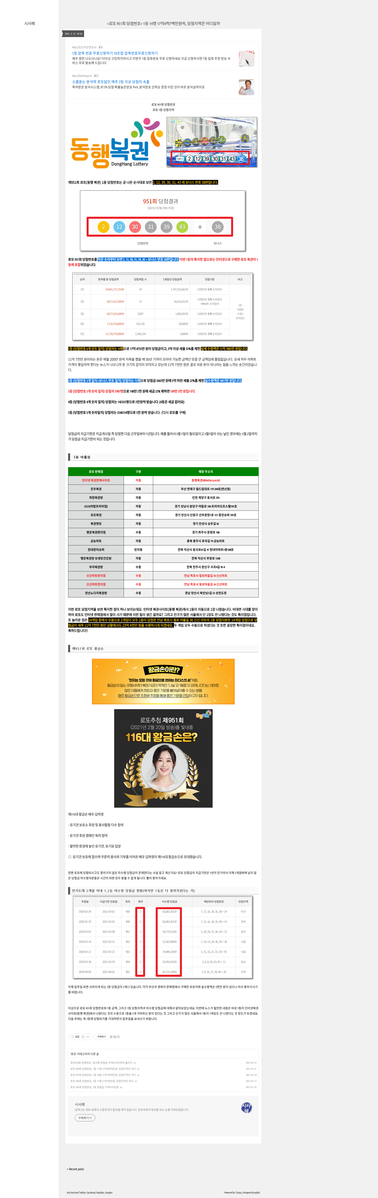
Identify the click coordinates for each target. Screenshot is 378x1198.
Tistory (238, 1192)
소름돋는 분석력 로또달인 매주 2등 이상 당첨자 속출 (111, 82)
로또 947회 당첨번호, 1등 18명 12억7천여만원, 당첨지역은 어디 (103, 1074)
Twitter (82, 1192)
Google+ (109, 1192)
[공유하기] (83, 1037)
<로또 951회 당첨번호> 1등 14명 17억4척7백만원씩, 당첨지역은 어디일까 (163, 23)
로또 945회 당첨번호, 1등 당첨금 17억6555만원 (94, 1087)
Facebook (91, 1192)
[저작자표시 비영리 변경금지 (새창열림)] (114, 1036)
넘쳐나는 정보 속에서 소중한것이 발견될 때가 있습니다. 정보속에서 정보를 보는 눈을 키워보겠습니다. (132, 1109)
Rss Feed (71, 1192)
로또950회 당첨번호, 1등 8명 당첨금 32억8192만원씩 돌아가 (101, 1062)
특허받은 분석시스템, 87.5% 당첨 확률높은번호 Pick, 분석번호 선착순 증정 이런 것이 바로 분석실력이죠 (138, 87)
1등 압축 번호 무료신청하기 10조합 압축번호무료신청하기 (115, 53)
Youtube (100, 1192)
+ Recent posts (75, 1169)
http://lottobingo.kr (82, 75)
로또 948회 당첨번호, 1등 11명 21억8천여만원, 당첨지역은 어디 (103, 1068)
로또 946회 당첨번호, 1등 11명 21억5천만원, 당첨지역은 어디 (101, 1081)
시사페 (29, 23)
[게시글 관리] (87, 1037)
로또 (73, 1054)
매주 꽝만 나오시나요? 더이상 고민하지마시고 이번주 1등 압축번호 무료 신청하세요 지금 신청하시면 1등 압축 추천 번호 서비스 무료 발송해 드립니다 (151, 61)
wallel (257, 1192)
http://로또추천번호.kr (84, 47)
